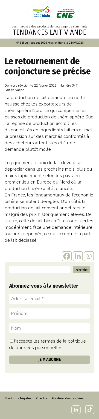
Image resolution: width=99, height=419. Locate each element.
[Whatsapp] (89, 256)
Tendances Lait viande (49, 32)
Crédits (41, 398)
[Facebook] (67, 256)
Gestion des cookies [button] (68, 398)
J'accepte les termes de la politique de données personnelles (47, 344)
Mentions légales (18, 398)
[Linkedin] (78, 256)
